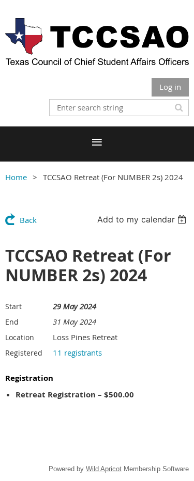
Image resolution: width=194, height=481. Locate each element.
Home (16, 177)
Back (28, 220)
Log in (170, 87)
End (12, 322)
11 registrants (77, 352)
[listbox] (143, 219)
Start (13, 306)
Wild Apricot (104, 469)
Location (19, 337)
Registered (23, 353)
